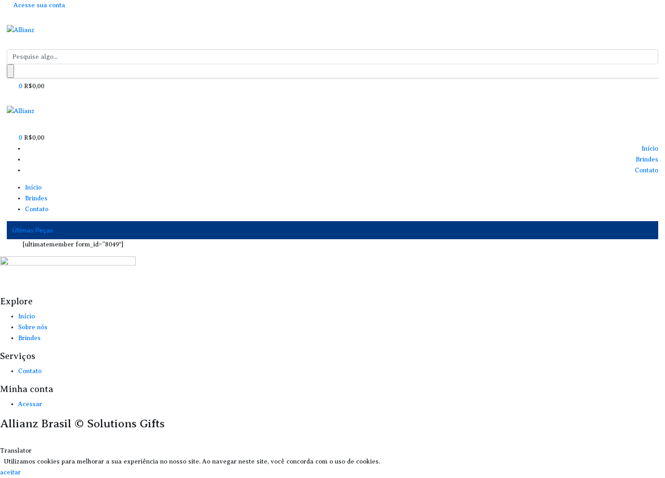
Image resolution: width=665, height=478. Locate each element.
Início (649, 148)
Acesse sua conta (38, 5)
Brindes (647, 159)
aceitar (10, 472)
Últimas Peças (32, 230)
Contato (646, 170)
